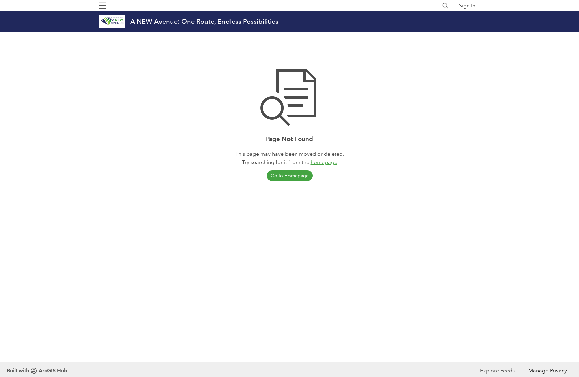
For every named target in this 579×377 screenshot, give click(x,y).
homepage (324, 162)
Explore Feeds (497, 370)
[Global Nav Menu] (102, 5)
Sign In (467, 5)
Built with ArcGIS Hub (37, 370)
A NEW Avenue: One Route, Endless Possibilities (204, 21)
